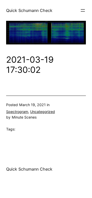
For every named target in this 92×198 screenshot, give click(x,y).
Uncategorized (42, 111)
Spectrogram (17, 111)
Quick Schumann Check (29, 10)
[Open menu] (83, 10)
